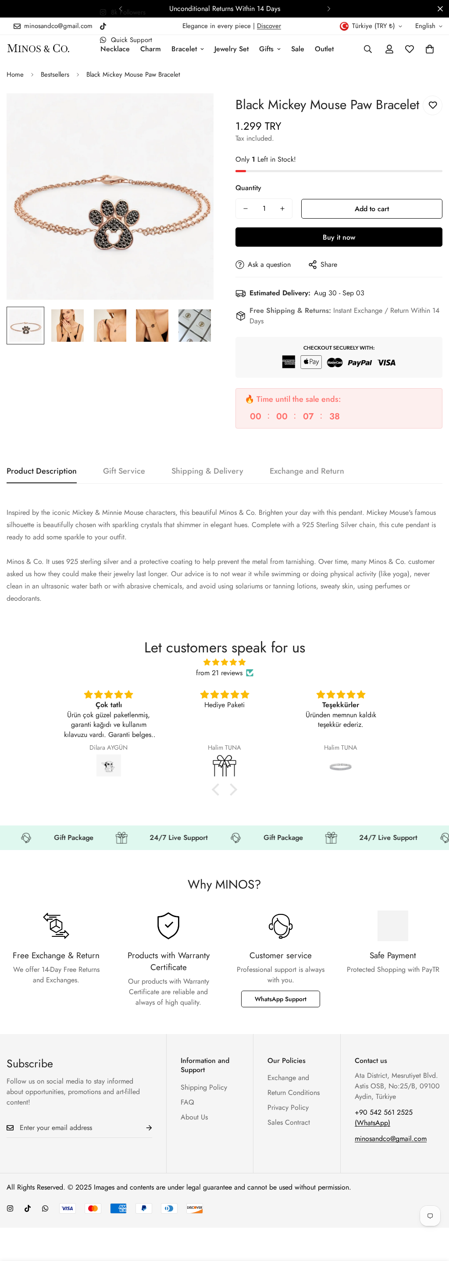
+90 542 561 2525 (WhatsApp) (384, 1117)
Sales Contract (288, 1122)
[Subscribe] (142, 1128)
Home (15, 74)
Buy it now (339, 237)
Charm (150, 49)
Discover (269, 26)
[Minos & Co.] (38, 49)
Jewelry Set (231, 49)
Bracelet (184, 49)
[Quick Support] (45, 1208)
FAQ (187, 1102)
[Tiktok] (103, 26)
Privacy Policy (288, 1107)
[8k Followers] (10, 1208)
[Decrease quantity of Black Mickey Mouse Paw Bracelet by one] (245, 208)
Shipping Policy (204, 1087)
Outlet (324, 49)
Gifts (266, 49)
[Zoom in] (195, 112)
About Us (194, 1117)
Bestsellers (55, 74)
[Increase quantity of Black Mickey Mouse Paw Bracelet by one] (282, 208)
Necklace (115, 49)
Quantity (248, 188)
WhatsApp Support (280, 999)
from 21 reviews (219, 673)
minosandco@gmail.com (391, 1138)
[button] (430, 49)
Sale (297, 49)
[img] (224, 662)
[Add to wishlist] (432, 105)
